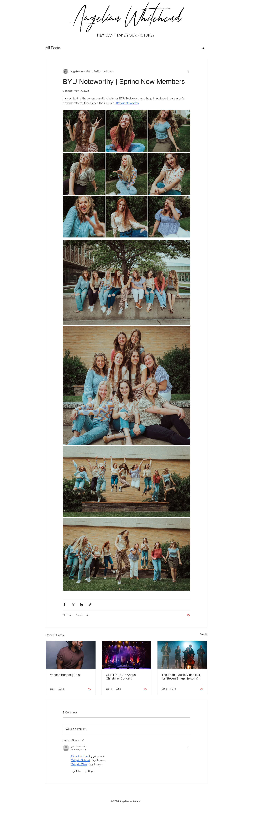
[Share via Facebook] (64, 604)
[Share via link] (89, 604)
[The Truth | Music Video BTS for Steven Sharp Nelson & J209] (182, 655)
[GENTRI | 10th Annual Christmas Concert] (126, 655)
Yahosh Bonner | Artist (65, 675)
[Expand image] (84, 131)
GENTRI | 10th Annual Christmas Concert (121, 676)
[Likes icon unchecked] (73, 771)
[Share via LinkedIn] (81, 604)
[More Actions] (188, 748)
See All (203, 634)
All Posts (53, 47)
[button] (203, 47)
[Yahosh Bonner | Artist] (71, 655)
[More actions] (188, 71)
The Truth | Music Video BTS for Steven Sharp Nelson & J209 (181, 676)
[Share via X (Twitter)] (73, 604)
